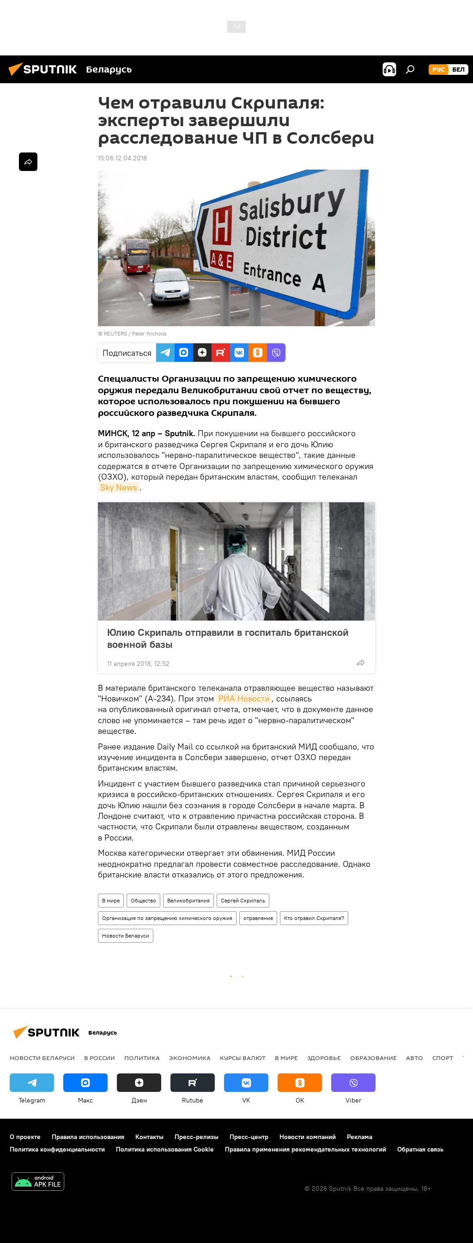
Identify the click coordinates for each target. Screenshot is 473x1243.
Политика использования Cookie (165, 1149)
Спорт (442, 1058)
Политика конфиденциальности (57, 1149)
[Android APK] (37, 1182)
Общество (143, 900)
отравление (258, 917)
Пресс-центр (249, 1137)
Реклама (359, 1137)
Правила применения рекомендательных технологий (305, 1149)
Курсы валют (243, 1058)
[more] (361, 662)
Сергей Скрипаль (243, 900)
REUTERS (115, 333)
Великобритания (188, 900)
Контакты (149, 1137)
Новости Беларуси (125, 935)
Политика (142, 1058)
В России (99, 1058)
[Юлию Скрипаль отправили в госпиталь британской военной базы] (236, 561)
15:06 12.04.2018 (122, 158)
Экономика (190, 1058)
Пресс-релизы (196, 1137)
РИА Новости (243, 698)
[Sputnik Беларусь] (45, 77)
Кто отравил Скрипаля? (314, 917)
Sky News (118, 487)
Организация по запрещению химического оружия (167, 917)
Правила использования (88, 1137)
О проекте (25, 1137)
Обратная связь (420, 1149)
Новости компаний (307, 1137)
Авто (414, 1058)
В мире (111, 900)
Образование (373, 1058)
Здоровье (324, 1058)
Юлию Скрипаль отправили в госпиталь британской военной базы (228, 638)
